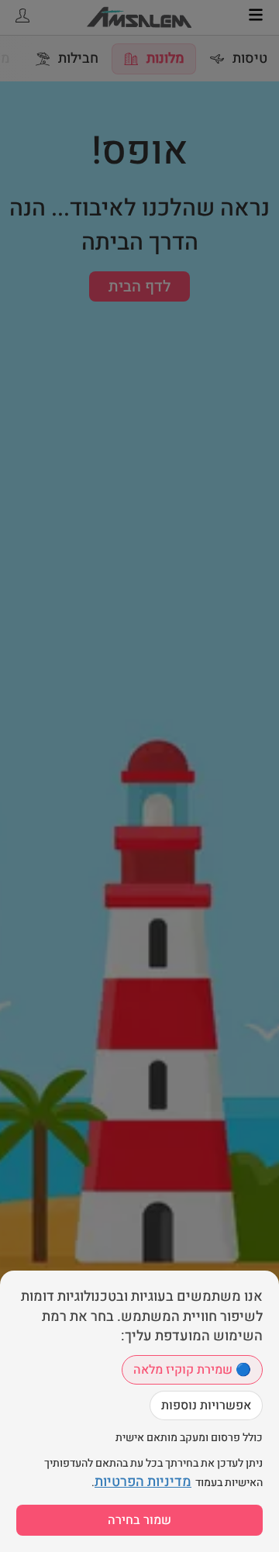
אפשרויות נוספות (206, 1405)
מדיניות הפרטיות (143, 1481)
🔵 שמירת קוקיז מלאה (192, 1370)
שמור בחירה (139, 1520)
